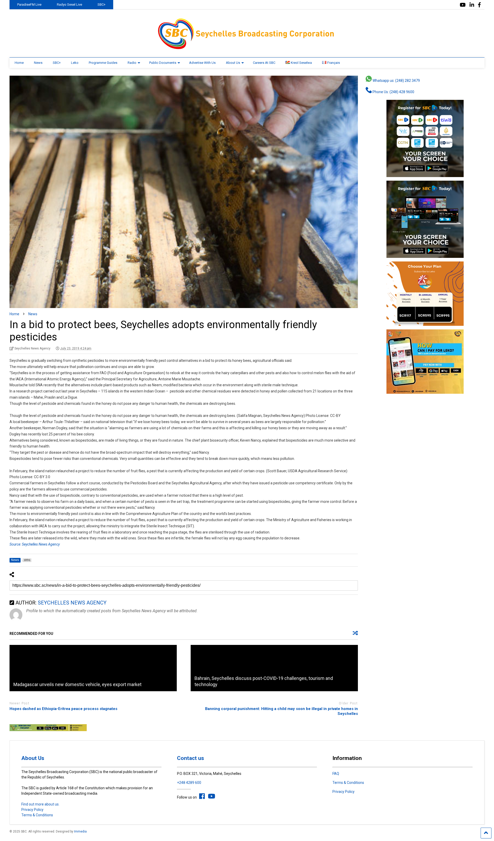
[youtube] (463, 5)
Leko (74, 63)
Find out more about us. (40, 804)
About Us (233, 63)
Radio (132, 63)
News (38, 63)
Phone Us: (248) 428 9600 (393, 92)
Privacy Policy (32, 810)
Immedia (80, 831)
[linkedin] (472, 5)
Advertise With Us (202, 63)
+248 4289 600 (189, 783)
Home (19, 63)
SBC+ (101, 4)
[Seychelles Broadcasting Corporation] (247, 48)
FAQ (335, 774)
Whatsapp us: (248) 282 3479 (396, 80)
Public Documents (162, 63)
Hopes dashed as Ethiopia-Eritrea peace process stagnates (63, 708)
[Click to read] (93, 668)
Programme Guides (103, 63)
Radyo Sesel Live (69, 4)
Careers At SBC (264, 63)
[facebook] (479, 5)
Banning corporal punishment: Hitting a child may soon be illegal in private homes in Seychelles (281, 711)
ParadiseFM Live (29, 4)
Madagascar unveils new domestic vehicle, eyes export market (77, 684)
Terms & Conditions (37, 815)
